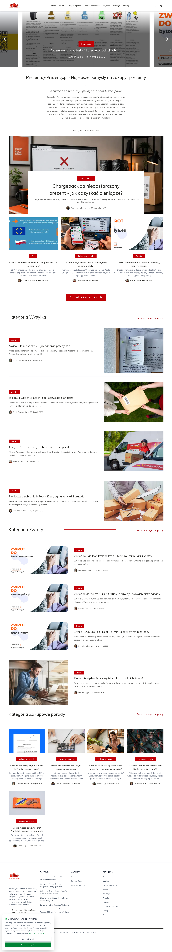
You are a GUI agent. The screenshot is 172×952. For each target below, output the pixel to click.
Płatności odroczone (93, 6)
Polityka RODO (63, 932)
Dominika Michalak (78, 885)
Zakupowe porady (75, 6)
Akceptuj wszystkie (28, 945)
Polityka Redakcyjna (77, 932)
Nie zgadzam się (28, 939)
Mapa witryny (91, 932)
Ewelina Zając (76, 881)
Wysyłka (106, 6)
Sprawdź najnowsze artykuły (86, 297)
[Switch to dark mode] (161, 6)
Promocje (116, 6)
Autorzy (75, 871)
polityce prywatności (36, 933)
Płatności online (109, 915)
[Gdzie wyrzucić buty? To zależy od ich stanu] (86, 39)
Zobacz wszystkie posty (150, 317)
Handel (105, 889)
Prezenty (106, 877)
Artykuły (44, 871)
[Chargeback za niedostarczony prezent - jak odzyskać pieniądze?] (86, 175)
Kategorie (108, 871)
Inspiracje (86, 44)
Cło (33, 256)
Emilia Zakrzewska (78, 877)
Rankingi (126, 6)
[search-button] (155, 5)
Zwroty (139, 256)
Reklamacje (86, 178)
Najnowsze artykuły (57, 6)
